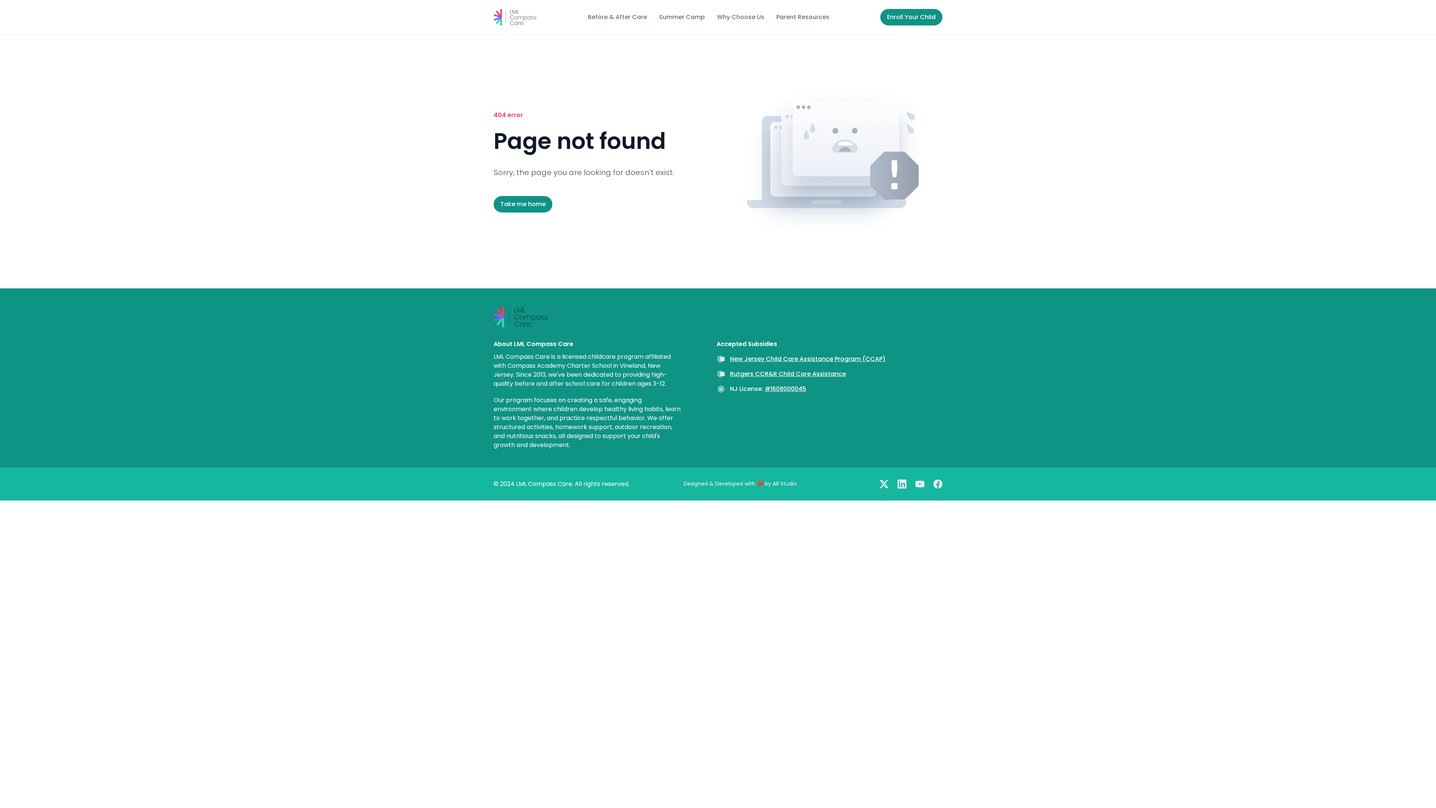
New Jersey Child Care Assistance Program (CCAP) (808, 359)
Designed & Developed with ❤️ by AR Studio (740, 483)
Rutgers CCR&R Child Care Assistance (788, 374)
